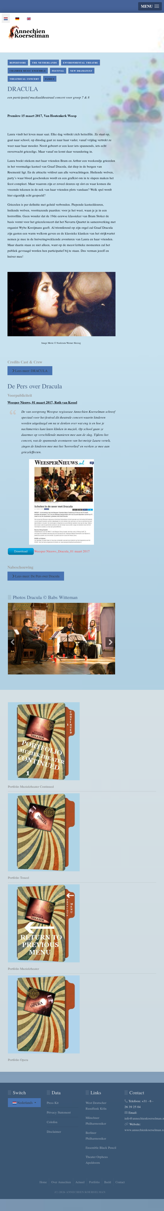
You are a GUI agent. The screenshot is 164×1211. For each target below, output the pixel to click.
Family (49, 78)
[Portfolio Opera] (82, 1014)
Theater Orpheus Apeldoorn (97, 1160)
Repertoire (18, 62)
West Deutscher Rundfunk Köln (96, 1105)
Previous (13, 642)
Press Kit (53, 1102)
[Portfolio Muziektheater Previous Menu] (82, 923)
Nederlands (25, 1102)
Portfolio (94, 1182)
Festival (58, 70)
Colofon (52, 1122)
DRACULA (22, 88)
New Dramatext (81, 70)
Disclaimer (54, 1131)
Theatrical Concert (24, 78)
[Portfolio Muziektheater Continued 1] (82, 741)
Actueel (80, 1182)
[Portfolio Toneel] (82, 832)
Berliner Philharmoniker (96, 1135)
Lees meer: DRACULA (31, 370)
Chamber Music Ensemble (28, 70)
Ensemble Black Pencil (101, 1147)
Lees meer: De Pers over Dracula (36, 576)
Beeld (107, 1182)
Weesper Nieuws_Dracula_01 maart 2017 (62, 551)
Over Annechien (61, 1182)
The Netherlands (44, 62)
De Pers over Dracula (34, 386)
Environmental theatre (80, 62)
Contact (120, 1182)
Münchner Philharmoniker (96, 1120)
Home (43, 1182)
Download (21, 551)
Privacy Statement (59, 1112)
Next (110, 642)
